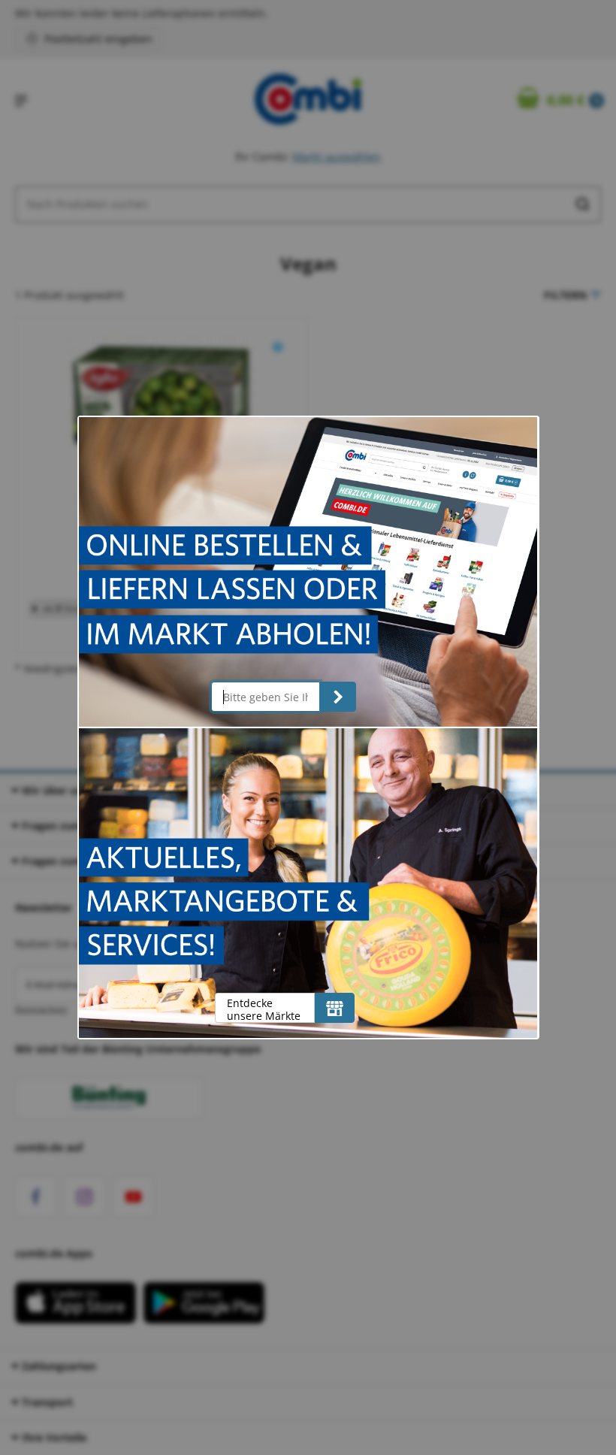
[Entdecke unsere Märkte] (335, 1008)
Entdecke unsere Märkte (263, 1009)
